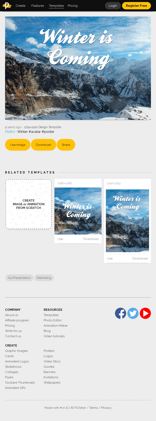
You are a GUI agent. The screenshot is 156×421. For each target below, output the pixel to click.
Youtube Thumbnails (20, 382)
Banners (49, 372)
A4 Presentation (19, 278)
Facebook (120, 313)
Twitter (133, 313)
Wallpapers (52, 382)
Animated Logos (17, 361)
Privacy (106, 408)
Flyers (9, 377)
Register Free (136, 6)
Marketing (44, 278)
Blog (47, 331)
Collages (11, 372)
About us (11, 315)
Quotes (49, 367)
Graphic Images (16, 351)
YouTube (145, 313)
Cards (9, 356)
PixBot (10, 132)
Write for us (13, 331)
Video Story (52, 361)
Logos (48, 356)
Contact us (13, 336)
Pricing (10, 325)
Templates (51, 315)
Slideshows (13, 367)
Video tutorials (54, 336)
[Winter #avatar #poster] (77, 211)
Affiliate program (17, 320)
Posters (49, 351)
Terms (93, 408)
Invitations (51, 377)
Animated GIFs (15, 388)
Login (113, 6)
